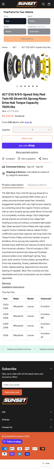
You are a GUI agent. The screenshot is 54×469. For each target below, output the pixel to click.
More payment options (27, 152)
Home (4, 47)
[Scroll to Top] (49, 455)
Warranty (6, 283)
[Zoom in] (46, 77)
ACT (15, 47)
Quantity (6, 129)
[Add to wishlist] (46, 56)
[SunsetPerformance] (27, 4)
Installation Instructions (13, 287)
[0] (49, 4)
